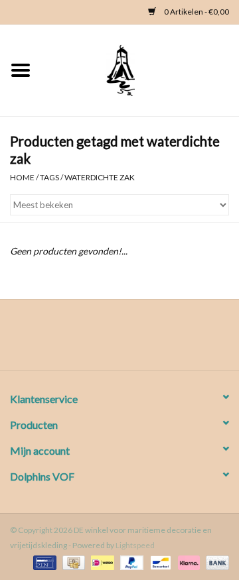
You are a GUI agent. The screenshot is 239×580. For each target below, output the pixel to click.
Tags (49, 177)
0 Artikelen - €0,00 (196, 12)
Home (22, 177)
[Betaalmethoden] (43, 562)
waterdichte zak (99, 177)
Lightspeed (135, 545)
